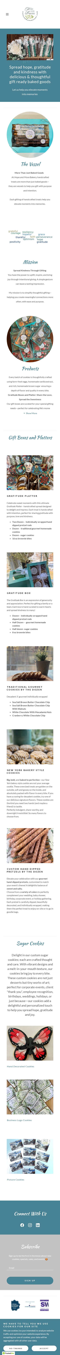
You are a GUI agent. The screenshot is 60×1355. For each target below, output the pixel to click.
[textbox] (30, 1266)
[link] (29, 14)
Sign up (30, 1280)
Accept (44, 1348)
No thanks (15, 1348)
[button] (8, 14)
